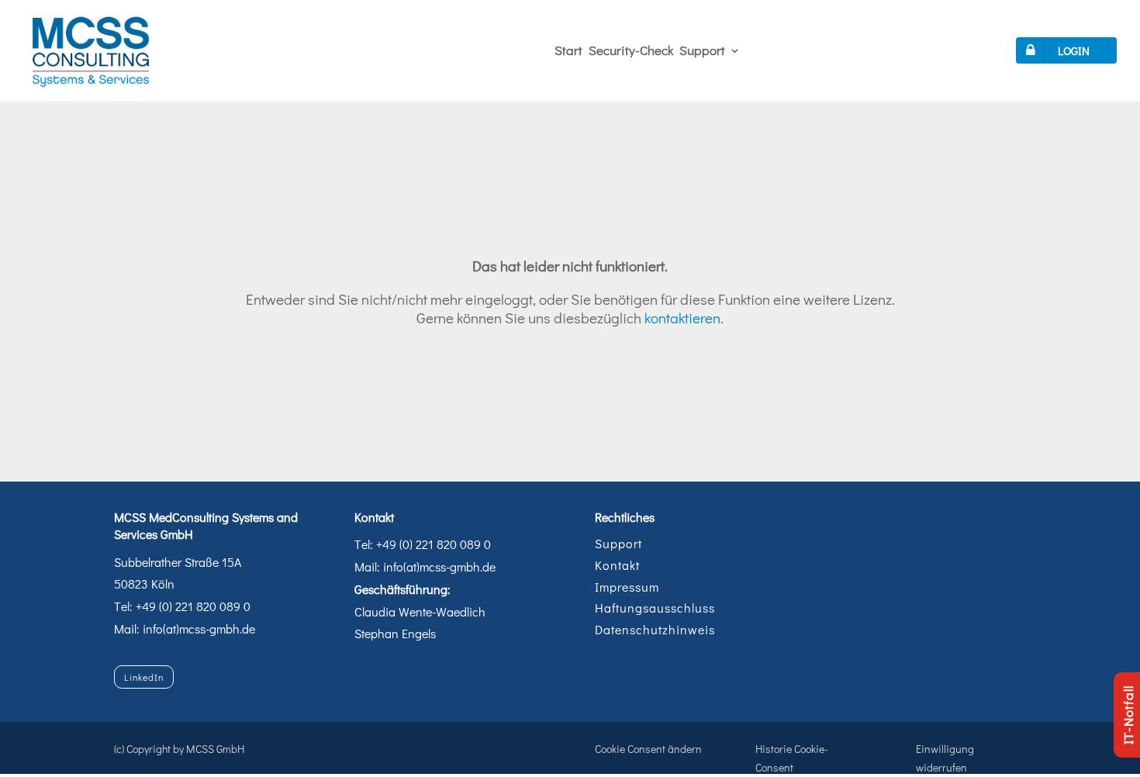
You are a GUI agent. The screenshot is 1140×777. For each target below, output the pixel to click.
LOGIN (1074, 50)
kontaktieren (682, 317)
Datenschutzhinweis (655, 629)
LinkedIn (144, 677)
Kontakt (617, 565)
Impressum (627, 586)
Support (702, 50)
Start (568, 50)
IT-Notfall (1128, 714)
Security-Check (631, 50)
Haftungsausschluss (655, 607)
